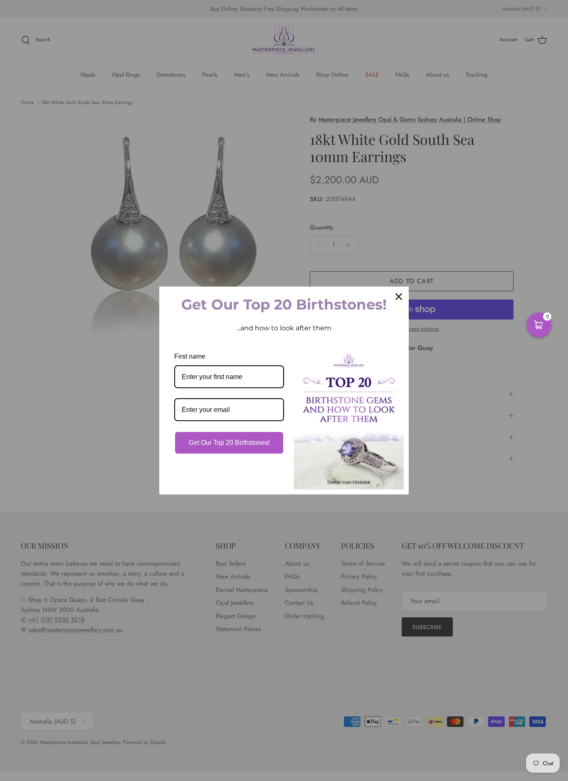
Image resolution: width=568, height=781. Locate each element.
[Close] (399, 297)
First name (189, 356)
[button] (538, 324)
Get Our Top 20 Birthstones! (229, 442)
